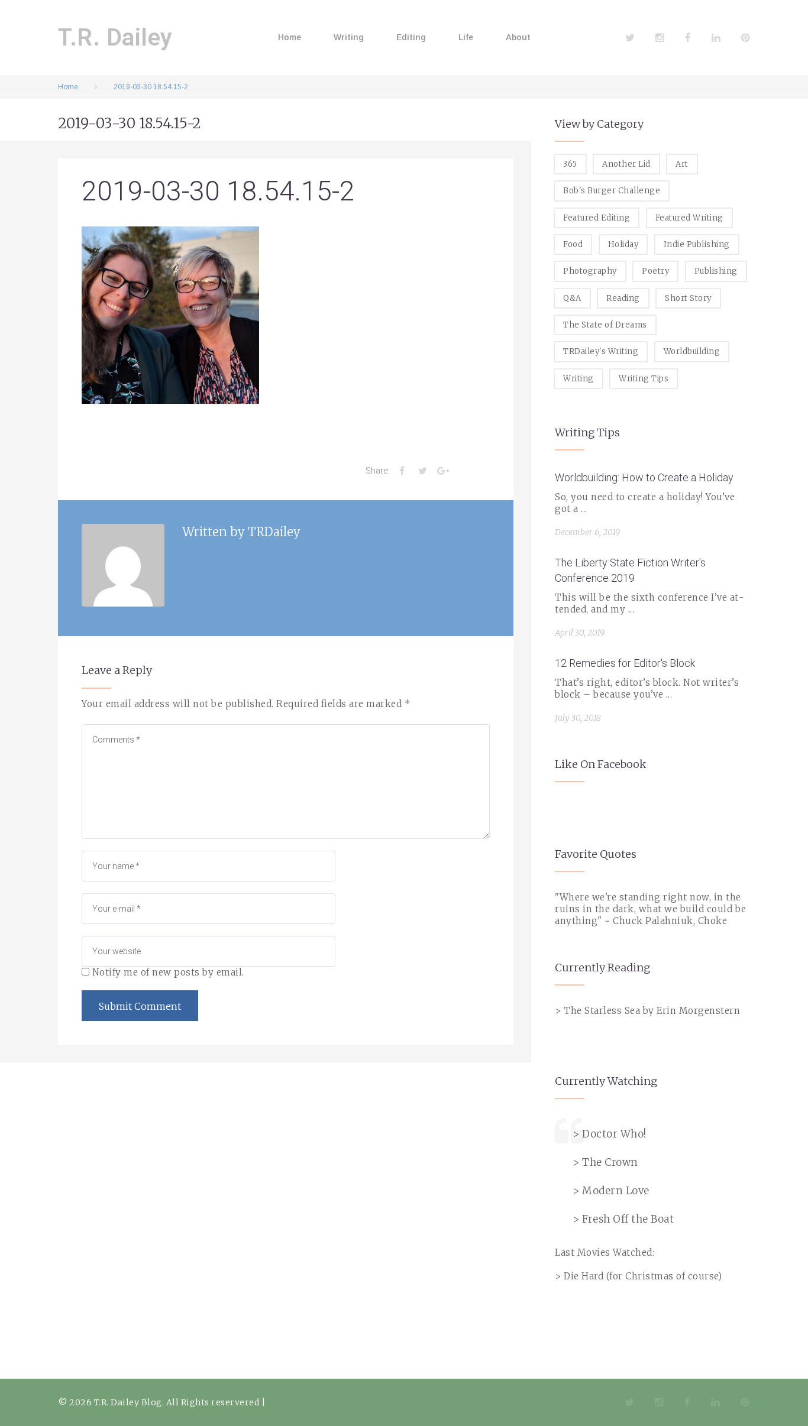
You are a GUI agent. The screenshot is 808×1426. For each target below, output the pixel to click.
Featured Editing (596, 218)
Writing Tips (643, 379)
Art (682, 164)
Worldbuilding (692, 351)
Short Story (688, 298)
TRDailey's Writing (600, 351)
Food (573, 244)
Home (289, 37)
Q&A (572, 298)
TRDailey (274, 531)
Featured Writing (689, 218)
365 (570, 164)
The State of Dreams (605, 325)
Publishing (716, 271)
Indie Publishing (697, 244)
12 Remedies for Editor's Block (625, 663)
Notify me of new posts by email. (168, 972)
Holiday (623, 244)
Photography (590, 271)
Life (465, 37)
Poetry (655, 271)
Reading (623, 298)
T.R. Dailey (115, 37)
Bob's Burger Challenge (611, 191)
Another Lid (626, 164)
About (518, 37)
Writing (349, 37)
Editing (411, 37)
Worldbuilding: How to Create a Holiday (644, 477)
